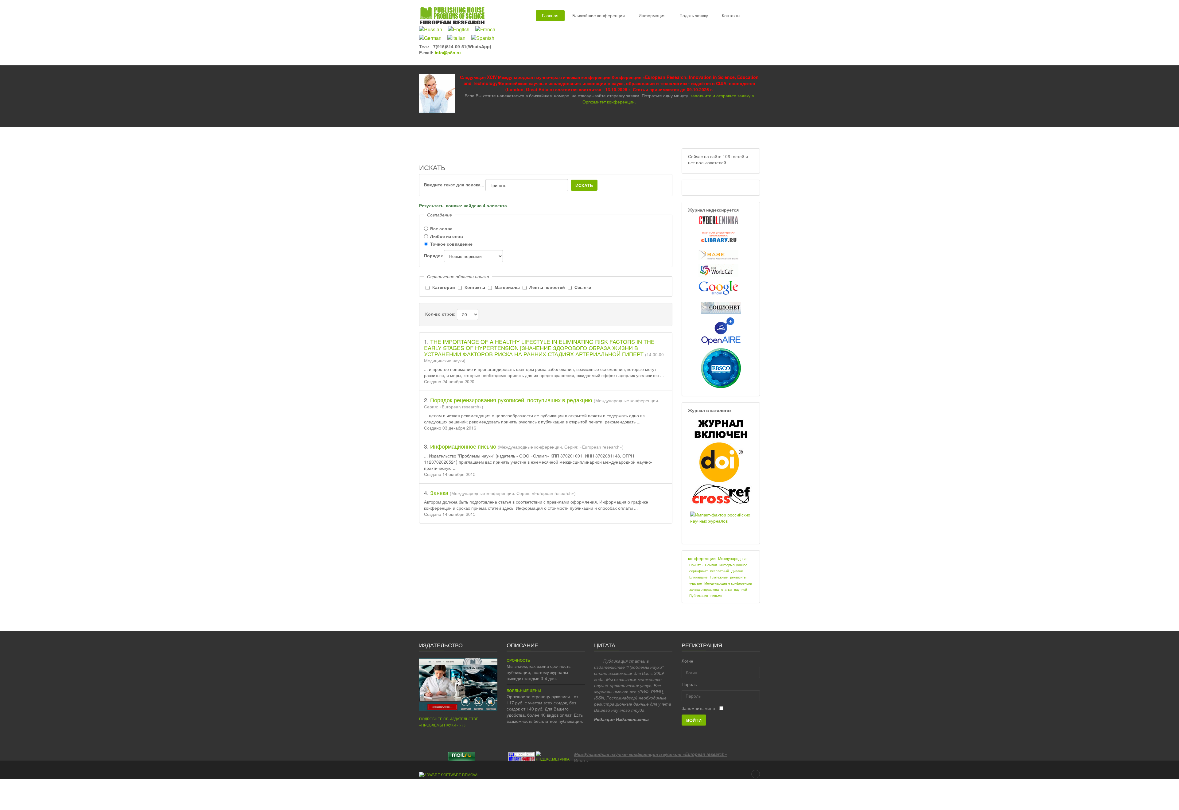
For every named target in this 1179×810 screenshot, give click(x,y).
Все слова (441, 228)
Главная (550, 15)
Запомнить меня (698, 708)
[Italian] (458, 38)
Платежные (719, 577)
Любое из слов (446, 236)
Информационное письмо (464, 446)
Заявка (440, 493)
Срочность (518, 660)
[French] (487, 29)
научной (740, 589)
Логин (687, 661)
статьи (726, 589)
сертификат (698, 571)
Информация (652, 15)
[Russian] (433, 29)
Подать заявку (693, 15)
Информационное (733, 565)
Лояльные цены (524, 690)
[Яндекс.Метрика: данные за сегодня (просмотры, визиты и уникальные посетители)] (553, 756)
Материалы (507, 287)
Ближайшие (698, 577)
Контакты (731, 15)
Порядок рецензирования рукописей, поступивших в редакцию (512, 400)
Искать (584, 185)
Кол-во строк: (440, 314)
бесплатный (719, 571)
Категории (443, 287)
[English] (461, 29)
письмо (716, 595)
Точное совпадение (451, 244)
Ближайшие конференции (598, 15)
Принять (695, 565)
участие (695, 583)
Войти (694, 720)
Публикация (698, 595)
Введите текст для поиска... (454, 184)
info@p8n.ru (448, 52)
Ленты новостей (547, 287)
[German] (432, 38)
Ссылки (582, 287)
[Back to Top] (755, 774)
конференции (702, 558)
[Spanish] (485, 38)
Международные (733, 558)
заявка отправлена (704, 589)
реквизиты (738, 577)
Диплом (737, 571)
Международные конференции (728, 583)
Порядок (433, 255)
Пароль (689, 684)
